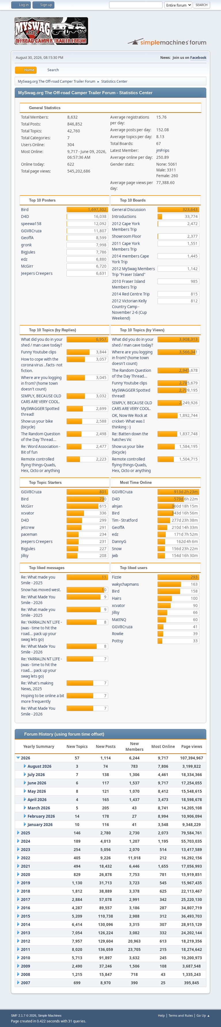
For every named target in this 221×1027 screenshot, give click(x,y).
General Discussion (129, 209)
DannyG (119, 541)
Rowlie (117, 633)
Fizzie (116, 577)
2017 (25, 899)
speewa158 (31, 223)
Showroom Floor (126, 236)
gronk (26, 244)
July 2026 (36, 774)
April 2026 (37, 799)
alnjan (117, 506)
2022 (25, 857)
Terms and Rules (181, 1015)
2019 (25, 882)
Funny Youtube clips (38, 352)
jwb (115, 555)
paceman (29, 534)
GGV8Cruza (31, 230)
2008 (25, 974)
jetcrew (27, 527)
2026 (25, 758)
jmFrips (162, 150)
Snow (116, 548)
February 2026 (41, 816)
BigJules (28, 252)
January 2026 (40, 824)
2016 (25, 907)
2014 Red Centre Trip (131, 294)
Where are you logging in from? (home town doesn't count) (41, 383)
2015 (25, 916)
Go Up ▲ (203, 1015)
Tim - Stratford (125, 520)
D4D (25, 216)
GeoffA (27, 237)
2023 (25, 849)
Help (161, 1015)
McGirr (27, 266)
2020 (25, 874)
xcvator (27, 513)
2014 (25, 924)
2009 (25, 966)
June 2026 (37, 783)
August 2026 (40, 766)
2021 (25, 866)
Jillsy (24, 555)
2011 (25, 949)
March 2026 (39, 808)
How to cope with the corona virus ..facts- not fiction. (41, 365)
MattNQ (119, 619)
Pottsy (117, 640)
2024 (25, 841)
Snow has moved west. (41, 589)
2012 (25, 941)
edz (24, 259)
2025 (25, 832)
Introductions (124, 216)
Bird (24, 209)
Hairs (116, 598)
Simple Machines (50, 1015)
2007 (25, 982)
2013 (25, 932)
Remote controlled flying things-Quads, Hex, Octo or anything (40, 465)
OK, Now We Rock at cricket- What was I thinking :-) (129, 421)
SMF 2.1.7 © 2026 (23, 1015)
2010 (25, 957)
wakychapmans (125, 584)
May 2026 (37, 791)
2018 (25, 891)
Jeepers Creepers (36, 273)
